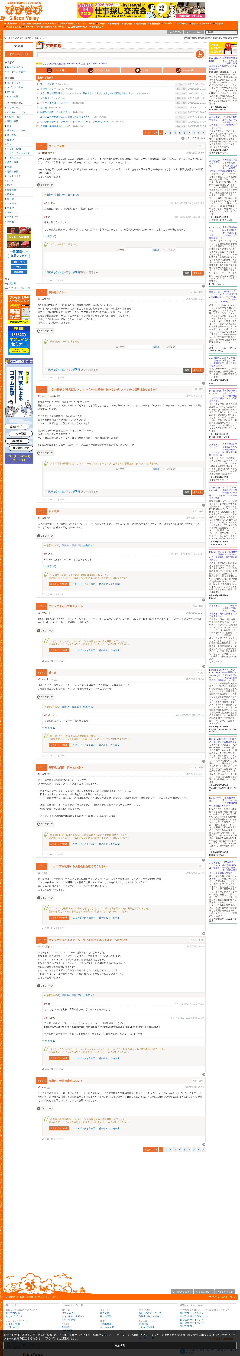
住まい (10, 139)
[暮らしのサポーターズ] (200, 23)
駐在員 (10, 199)
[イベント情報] (88, 23)
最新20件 (61, 194)
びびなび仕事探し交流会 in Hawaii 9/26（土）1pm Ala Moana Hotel (71, 63)
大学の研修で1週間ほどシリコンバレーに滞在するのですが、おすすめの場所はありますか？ (87, 93)
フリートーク (14, 108)
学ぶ (9, 167)
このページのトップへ (223, 1297)
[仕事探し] (101, 23)
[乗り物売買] (140, 23)
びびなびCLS (13, 1313)
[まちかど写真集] (12, 27)
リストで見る (14, 83)
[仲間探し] (183, 23)
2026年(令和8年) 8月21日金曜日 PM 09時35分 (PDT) (213, 38)
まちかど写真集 (147, 1327)
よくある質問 (13, 1324)
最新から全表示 (15, 67)
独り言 (43, 107)
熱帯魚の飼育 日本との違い (55, 112)
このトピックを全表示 (84, 584)
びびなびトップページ (18, 288)
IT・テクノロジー (16, 130)
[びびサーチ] (10, 23)
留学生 (10, 194)
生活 (9, 144)
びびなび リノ (187, 1326)
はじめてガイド (14, 1316)
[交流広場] (218, 23)
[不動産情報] (154, 23)
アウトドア (12, 217)
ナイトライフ (14, 176)
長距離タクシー (48, 88)
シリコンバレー (39, 38)
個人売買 (104, 1313)
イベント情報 (69, 1319)
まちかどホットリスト (73, 1316)
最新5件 (51, 194)
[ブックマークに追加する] (45, 184)
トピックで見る (15, 87)
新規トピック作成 (19, 54)
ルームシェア (107, 1327)
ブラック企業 (47, 84)
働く (9, 126)
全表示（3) (73, 194)
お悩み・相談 (14, 117)
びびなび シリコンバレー (193, 1313)
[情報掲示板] (114, 23)
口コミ (10, 180)
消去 (171, 203)
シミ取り (44, 98)
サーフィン (12, 212)
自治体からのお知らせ (150, 1316)
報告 (177, 203)
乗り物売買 (106, 1316)
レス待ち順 (12, 96)
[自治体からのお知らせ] (30, 23)
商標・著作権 (26, 1297)
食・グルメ (12, 135)
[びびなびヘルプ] (62, 27)
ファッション (14, 158)
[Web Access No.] (46, 27)
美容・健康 (12, 162)
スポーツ (11, 203)
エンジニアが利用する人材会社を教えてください (65, 116)
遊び (9, 185)
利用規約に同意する (87, 272)
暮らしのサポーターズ (150, 1313)
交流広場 (19, 46)
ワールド (8, 38)
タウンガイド (69, 1313)
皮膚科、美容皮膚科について (55, 126)
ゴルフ (10, 208)
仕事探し (66, 1327)
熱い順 (10, 92)
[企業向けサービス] (77, 27)
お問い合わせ (13, 1327)
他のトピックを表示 (109, 584)
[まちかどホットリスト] (68, 23)
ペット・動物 (14, 149)
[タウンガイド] (49, 23)
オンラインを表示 (16, 71)
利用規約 (10, 1297)
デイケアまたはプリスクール (55, 102)
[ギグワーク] (28, 27)
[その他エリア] (96, 27)
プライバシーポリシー (49, 1297)
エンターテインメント (18, 153)
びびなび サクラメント (192, 1319)
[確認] (156, 250)
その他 (10, 221)
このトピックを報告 (54, 280)
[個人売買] (127, 23)
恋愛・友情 (12, 171)
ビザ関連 (11, 190)
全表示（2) (88, 545)
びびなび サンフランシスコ (194, 1316)
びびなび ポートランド (192, 1322)
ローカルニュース (16, 112)
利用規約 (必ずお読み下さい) (59, 272)
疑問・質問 (12, 121)
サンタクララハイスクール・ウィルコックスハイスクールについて (74, 121)
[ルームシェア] (169, 23)
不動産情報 (106, 1324)
